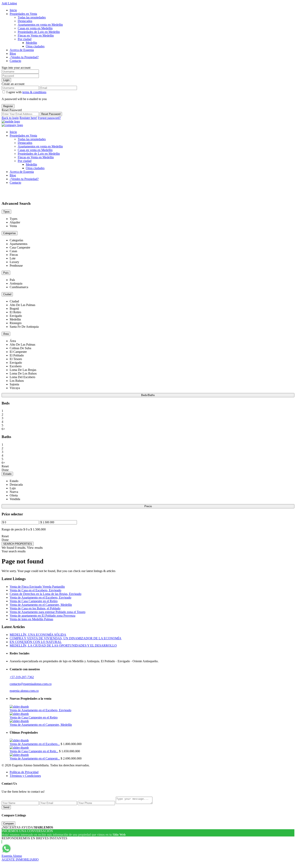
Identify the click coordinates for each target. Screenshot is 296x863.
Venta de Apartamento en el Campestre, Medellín (41, 604)
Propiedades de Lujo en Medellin (39, 32)
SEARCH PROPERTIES (17, 543)
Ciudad (7, 294)
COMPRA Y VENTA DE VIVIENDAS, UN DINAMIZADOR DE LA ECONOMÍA (65, 638)
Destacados (25, 21)
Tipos (6, 211)
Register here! (28, 118)
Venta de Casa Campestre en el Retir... (34, 751)
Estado (7, 473)
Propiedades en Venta (23, 13)
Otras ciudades (35, 46)
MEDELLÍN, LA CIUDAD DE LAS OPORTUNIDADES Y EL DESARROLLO (63, 645)
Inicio (13, 10)
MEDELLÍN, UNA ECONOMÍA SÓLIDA (38, 634)
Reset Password (50, 114)
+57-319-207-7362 (22, 677)
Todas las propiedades (32, 17)
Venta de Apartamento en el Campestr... (35, 758)
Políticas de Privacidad (24, 772)
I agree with (26, 92)
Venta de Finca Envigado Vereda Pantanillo (37, 586)
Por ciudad (24, 39)
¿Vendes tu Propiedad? (24, 57)
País (6, 272)
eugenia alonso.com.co (24, 690)
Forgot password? (49, 118)
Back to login (10, 118)
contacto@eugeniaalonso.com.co (31, 684)
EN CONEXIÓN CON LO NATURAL (36, 642)
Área (6, 333)
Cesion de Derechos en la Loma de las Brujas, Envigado (45, 594)
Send (6, 807)
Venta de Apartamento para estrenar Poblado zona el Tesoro (47, 612)
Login (6, 80)
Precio (148, 506)
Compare (8, 823)
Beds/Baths (148, 395)
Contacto (15, 60)
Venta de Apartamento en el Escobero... (35, 744)
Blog (13, 53)
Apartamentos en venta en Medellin (40, 24)
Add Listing (9, 3)
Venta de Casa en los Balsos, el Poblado (35, 608)
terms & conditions (34, 92)
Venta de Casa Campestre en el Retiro (34, 601)
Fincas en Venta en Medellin (36, 35)
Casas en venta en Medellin (35, 28)
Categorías (9, 233)
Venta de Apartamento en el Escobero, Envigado (40, 597)
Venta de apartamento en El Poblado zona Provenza (42, 615)
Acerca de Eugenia (22, 50)
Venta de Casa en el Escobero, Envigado (35, 590)
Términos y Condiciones (25, 775)
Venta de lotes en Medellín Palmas (31, 619)
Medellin (31, 42)
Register (8, 106)
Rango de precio (12, 529)
